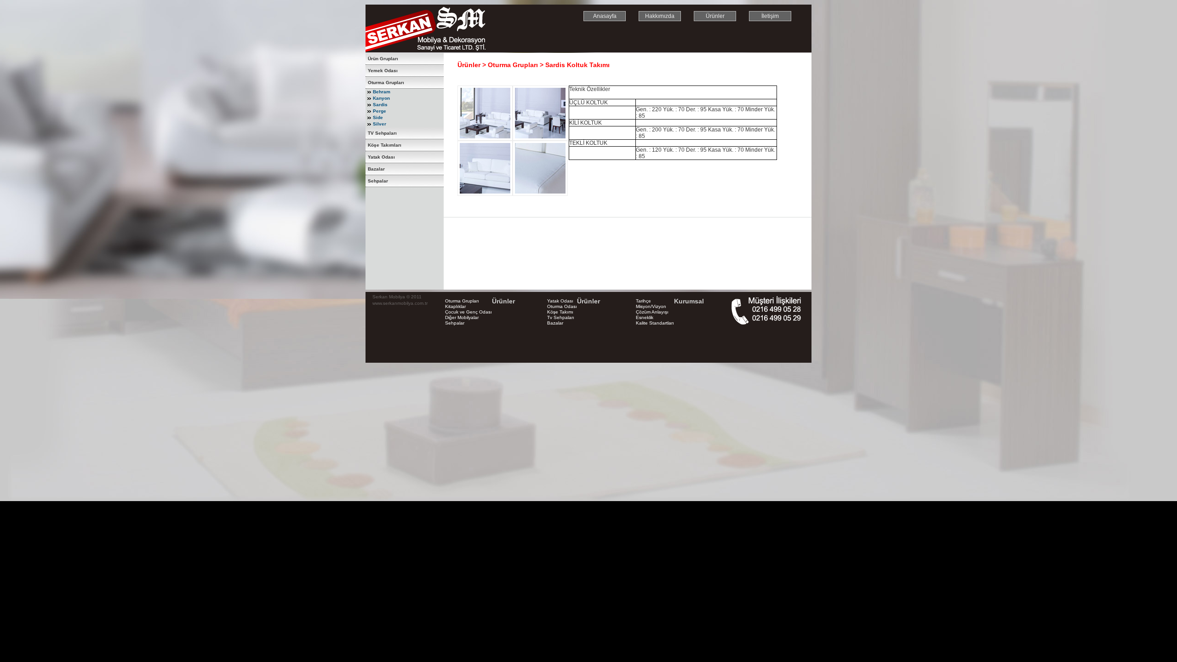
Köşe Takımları (384, 145)
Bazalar (376, 168)
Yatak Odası (381, 157)
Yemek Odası (383, 70)
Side (378, 117)
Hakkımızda (659, 16)
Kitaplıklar (455, 306)
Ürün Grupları (383, 58)
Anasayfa (605, 16)
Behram (381, 91)
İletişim (770, 16)
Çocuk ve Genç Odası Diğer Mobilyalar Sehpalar (468, 317)
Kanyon (381, 98)
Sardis (380, 104)
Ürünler (715, 16)
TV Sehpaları (382, 133)
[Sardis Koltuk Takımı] (485, 139)
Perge (379, 111)
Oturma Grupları (386, 82)
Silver (379, 123)
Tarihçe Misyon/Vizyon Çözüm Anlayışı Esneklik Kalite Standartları (655, 311)
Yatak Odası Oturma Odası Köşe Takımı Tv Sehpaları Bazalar (562, 311)
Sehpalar (378, 180)
